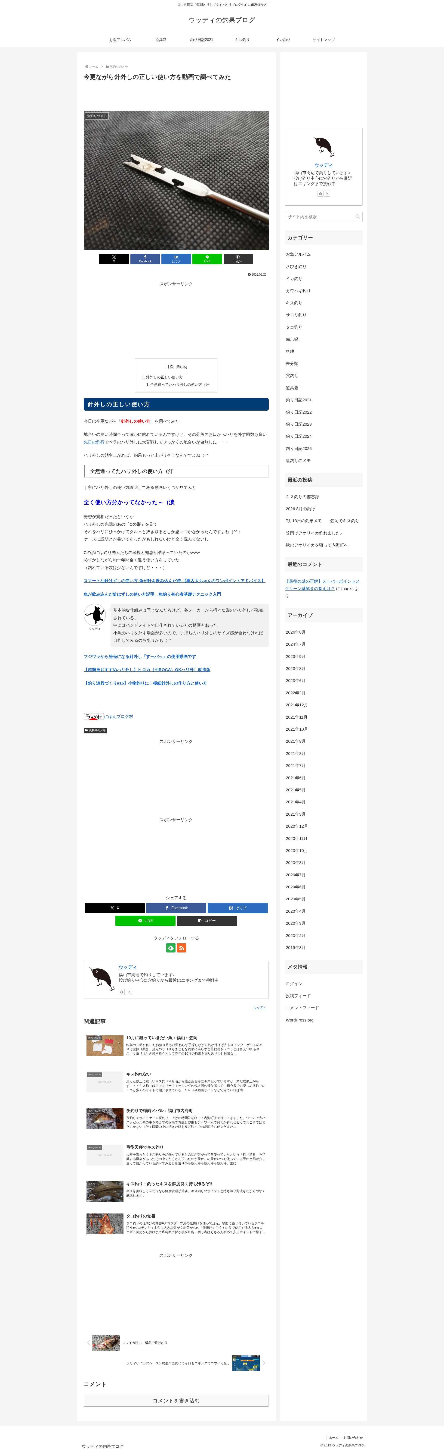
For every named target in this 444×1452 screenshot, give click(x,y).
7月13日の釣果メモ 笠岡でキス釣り (322, 521)
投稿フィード (298, 995)
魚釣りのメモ (97, 730)
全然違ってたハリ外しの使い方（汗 (180, 384)
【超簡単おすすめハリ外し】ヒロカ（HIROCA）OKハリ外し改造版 (147, 669)
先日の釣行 (94, 442)
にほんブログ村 (118, 716)
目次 (169, 366)
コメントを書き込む (176, 1401)
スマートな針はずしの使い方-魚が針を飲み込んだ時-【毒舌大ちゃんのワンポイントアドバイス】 (174, 580)
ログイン (294, 983)
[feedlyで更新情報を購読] (171, 947)
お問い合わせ (353, 1437)
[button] (238, 259)
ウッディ (128, 967)
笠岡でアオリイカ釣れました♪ (314, 533)
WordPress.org (300, 1020)
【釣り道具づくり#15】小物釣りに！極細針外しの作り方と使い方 (145, 683)
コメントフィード (302, 1008)
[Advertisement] (176, 94)
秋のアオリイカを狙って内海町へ (317, 545)
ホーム (334, 1437)
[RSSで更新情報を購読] (181, 947)
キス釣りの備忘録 (302, 496)
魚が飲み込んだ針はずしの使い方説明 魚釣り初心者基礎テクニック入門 (152, 594)
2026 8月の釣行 (300, 508)
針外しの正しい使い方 (164, 377)
